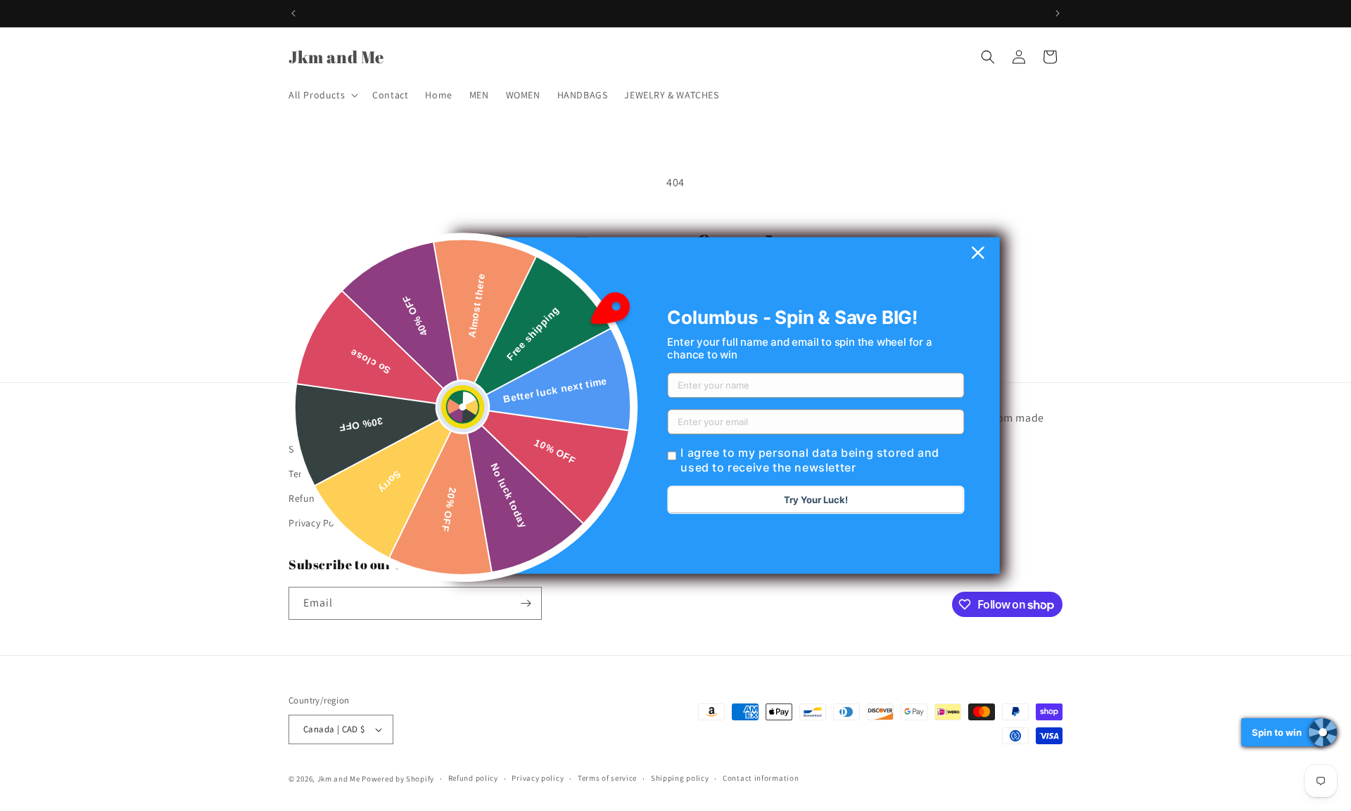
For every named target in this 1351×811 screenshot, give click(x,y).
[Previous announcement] (293, 13)
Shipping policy (680, 778)
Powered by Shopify (398, 779)
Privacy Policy (319, 523)
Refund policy (319, 497)
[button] (322, 95)
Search (303, 448)
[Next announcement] (1057, 13)
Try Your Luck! (816, 500)
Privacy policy (538, 778)
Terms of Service (325, 473)
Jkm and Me (339, 779)
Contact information (761, 778)
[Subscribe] (525, 603)
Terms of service (607, 778)
